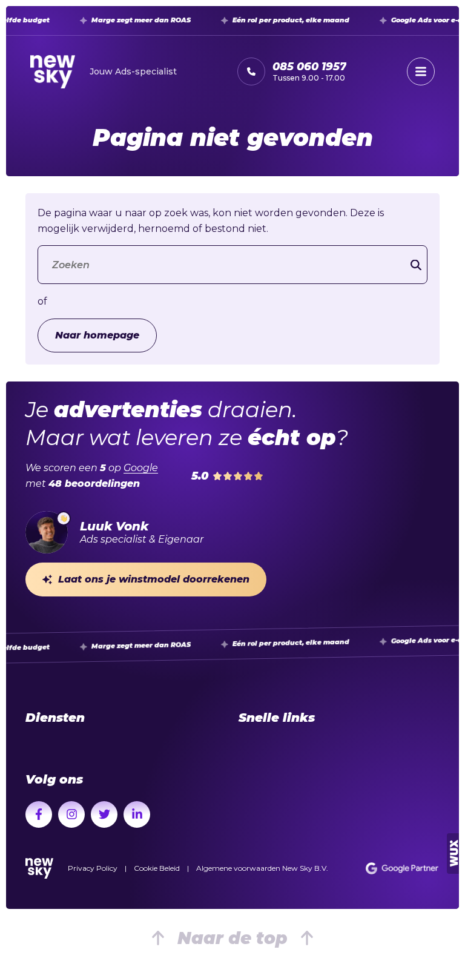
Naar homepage (97, 335)
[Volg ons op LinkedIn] (137, 814)
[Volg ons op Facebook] (38, 814)
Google (141, 468)
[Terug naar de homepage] (39, 868)
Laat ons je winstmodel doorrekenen (153, 579)
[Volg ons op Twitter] (104, 814)
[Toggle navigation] (421, 71)
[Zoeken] (415, 265)
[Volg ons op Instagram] (71, 814)
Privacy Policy (92, 868)
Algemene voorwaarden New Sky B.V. (262, 868)
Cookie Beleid (157, 868)
